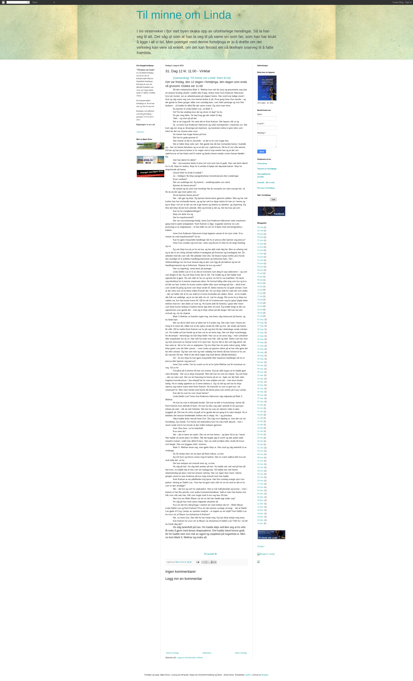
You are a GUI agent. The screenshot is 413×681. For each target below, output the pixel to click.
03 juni (260, 234)
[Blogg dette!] (206, 562)
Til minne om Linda (183, 15)
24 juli (260, 306)
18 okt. (260, 428)
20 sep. (260, 388)
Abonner (140, 132)
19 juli (260, 299)
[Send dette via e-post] (203, 562)
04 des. (260, 494)
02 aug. (260, 319)
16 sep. (260, 382)
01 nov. (260, 448)
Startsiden (206, 653)
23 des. (260, 520)
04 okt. (260, 408)
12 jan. (260, 523)
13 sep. (260, 379)
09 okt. (260, 415)
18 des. (260, 513)
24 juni (260, 263)
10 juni (260, 244)
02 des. (260, 490)
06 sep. (260, 369)
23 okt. (260, 434)
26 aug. (260, 352)
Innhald (261, 182)
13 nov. (260, 464)
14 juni (260, 250)
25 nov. (260, 480)
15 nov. (260, 467)
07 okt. (260, 411)
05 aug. (260, 323)
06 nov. (260, 454)
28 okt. (260, 441)
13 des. (260, 507)
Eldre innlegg (241, 653)
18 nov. (260, 471)
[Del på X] (209, 562)
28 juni (260, 270)
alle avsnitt (270, 182)
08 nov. (260, 457)
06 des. (260, 497)
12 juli (260, 290)
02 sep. (260, 362)
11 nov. (260, 461)
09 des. (260, 500)
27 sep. (260, 398)
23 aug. (260, 349)
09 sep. (260, 372)
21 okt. (260, 431)
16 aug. (260, 339)
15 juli (260, 293)
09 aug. (260, 329)
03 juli (260, 277)
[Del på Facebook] (212, 562)
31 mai (260, 230)
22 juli (260, 303)
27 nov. (260, 484)
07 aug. (260, 326)
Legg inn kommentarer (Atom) (190, 657)
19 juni (260, 257)
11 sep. (260, 375)
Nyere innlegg (172, 653)
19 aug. (260, 342)
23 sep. (260, 392)
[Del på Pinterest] (215, 562)
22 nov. (260, 477)
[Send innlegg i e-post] (198, 562)
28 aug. (260, 355)
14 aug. (260, 336)
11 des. (260, 504)
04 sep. (260, 365)
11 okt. (260, 418)
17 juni (260, 253)
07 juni (260, 240)
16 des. (260, 510)
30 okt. (260, 444)
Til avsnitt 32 (210, 554)
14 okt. (260, 421)
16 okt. (260, 425)
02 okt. (260, 405)
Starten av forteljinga (267, 169)
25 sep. (260, 395)
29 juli (260, 313)
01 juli (260, 273)
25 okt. (260, 438)
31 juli (260, 316)
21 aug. (260, 346)
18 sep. (260, 385)
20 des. (260, 517)
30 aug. (260, 359)
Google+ (261, 546)
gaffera (249, 675)
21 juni (260, 260)
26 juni (260, 267)
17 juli (260, 296)
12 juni (260, 247)
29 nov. (260, 487)
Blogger (265, 675)
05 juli (260, 280)
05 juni (260, 237)
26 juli (260, 309)
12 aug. (260, 332)
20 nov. (260, 474)
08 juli (260, 283)
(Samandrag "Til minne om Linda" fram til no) (202, 78)
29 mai (260, 227)
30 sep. (260, 401)
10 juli (260, 286)
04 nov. (260, 451)
